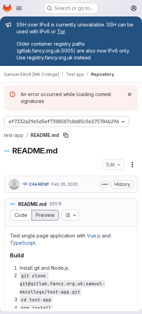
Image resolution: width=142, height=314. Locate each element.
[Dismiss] (129, 94)
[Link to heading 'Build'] (27, 255)
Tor (61, 31)
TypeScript (22, 243)
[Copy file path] (65, 135)
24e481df (38, 184)
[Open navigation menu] (18, 8)
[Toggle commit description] (104, 184)
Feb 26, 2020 (64, 184)
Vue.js (94, 236)
